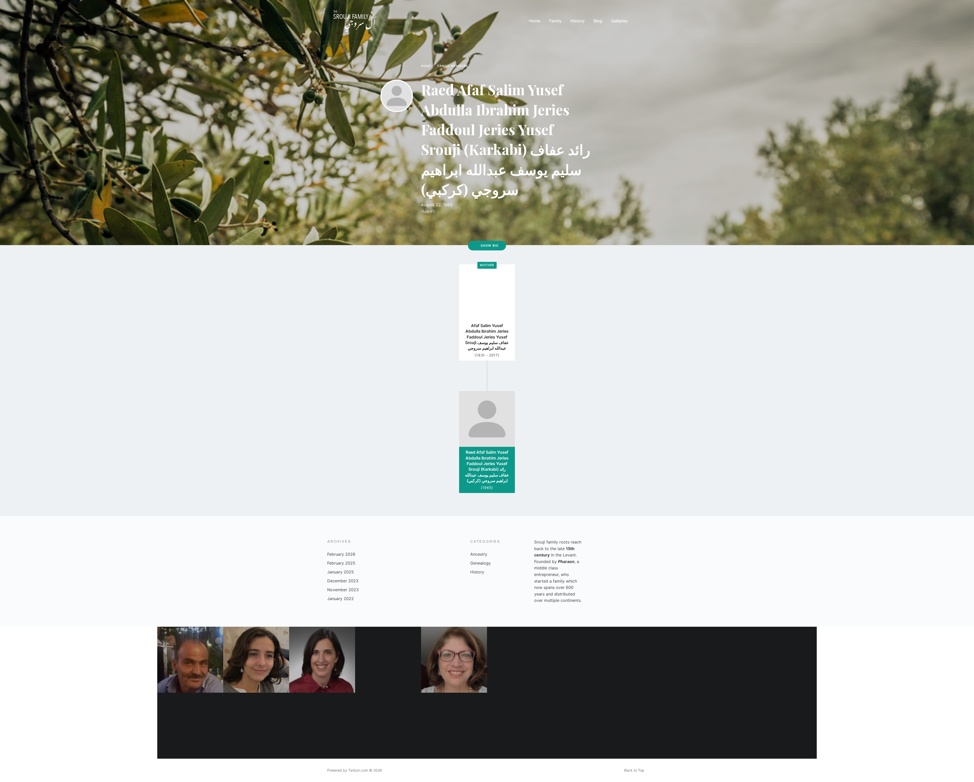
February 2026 (341, 554)
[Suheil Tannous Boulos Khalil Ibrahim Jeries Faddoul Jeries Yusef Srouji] (454, 726)
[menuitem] (534, 21)
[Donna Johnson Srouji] (784, 726)
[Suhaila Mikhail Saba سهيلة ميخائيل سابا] (190, 726)
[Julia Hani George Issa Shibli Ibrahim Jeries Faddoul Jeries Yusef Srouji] (388, 726)
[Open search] (642, 21)
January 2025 (340, 571)
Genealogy (480, 563)
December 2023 (342, 580)
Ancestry (478, 554)
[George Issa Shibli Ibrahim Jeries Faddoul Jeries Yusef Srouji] (652, 660)
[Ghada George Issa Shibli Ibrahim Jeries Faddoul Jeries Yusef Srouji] (454, 660)
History (477, 571)
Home (426, 66)
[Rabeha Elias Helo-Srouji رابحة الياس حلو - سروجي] (520, 660)
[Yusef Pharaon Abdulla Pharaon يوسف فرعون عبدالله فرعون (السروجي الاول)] (322, 726)
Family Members (452, 66)
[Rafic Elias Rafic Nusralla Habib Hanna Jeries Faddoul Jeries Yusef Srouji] (190, 660)
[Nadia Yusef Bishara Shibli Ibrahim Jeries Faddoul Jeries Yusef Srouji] (586, 660)
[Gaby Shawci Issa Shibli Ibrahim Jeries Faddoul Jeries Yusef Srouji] (388, 660)
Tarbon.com (358, 770)
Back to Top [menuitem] (634, 770)
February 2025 (341, 563)
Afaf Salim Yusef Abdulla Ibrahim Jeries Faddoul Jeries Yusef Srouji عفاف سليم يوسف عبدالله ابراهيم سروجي (487, 337)
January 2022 (340, 598)
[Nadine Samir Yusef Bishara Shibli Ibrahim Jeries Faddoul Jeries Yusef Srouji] (322, 660)
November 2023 (343, 589)
